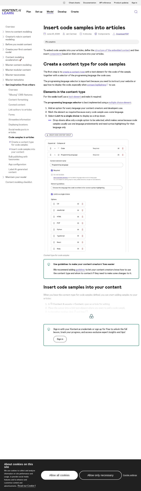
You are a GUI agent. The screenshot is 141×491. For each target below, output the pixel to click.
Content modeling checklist (19, 182)
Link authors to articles (20, 109)
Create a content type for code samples (22, 143)
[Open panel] (64, 3)
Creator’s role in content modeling (18, 38)
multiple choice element (120, 102)
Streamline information (20, 119)
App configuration (17, 164)
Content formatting (18, 99)
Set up (38, 11)
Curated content (17, 104)
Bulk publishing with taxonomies (18, 158)
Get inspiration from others (20, 84)
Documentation (89, 3)
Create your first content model (19, 51)
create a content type (74, 71)
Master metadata (15, 79)
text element (75, 96)
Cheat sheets (74, 3)
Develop (62, 11)
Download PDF (122, 34)
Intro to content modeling (19, 31)
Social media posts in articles (19, 131)
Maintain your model (16, 177)
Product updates (121, 3)
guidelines (80, 269)
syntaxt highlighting (96, 84)
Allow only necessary (100, 475)
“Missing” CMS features (20, 94)
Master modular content (18, 69)
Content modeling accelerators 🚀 (15, 58)
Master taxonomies (15, 74)
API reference (105, 3)
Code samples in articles (21, 137)
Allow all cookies (59, 475)
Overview (10, 26)
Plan (28, 11)
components (56, 53)
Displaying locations (18, 124)
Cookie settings (130, 475)
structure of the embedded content (112, 50)
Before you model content (19, 44)
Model (50, 11)
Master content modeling (19, 64)
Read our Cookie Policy (29, 486)
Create (75, 11)
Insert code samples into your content (23, 150)
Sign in (134, 3)
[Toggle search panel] (136, 11)
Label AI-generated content (18, 171)
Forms (12, 114)
